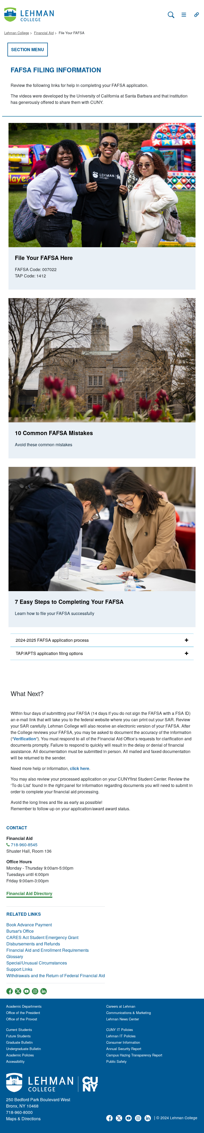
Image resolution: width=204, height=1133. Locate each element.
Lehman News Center (122, 1018)
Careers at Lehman (120, 1006)
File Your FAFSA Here (44, 258)
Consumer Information (123, 1042)
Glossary (14, 956)
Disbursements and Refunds (33, 944)
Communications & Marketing (128, 1012)
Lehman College (16, 32)
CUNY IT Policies (119, 1029)
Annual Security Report (123, 1048)
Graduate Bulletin (19, 1042)
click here (79, 768)
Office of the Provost (21, 1018)
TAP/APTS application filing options (49, 653)
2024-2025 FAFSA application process (52, 640)
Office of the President (23, 1012)
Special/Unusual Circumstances (36, 963)
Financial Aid (44, 32)
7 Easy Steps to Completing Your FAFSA (69, 601)
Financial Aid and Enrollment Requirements (47, 950)
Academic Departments (23, 1006)
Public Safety (116, 1061)
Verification (24, 739)
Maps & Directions (23, 1119)
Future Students (18, 1035)
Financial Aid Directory (29, 893)
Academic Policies (20, 1054)
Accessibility (15, 1061)
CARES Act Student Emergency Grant (42, 937)
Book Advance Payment (29, 925)
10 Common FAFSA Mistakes (54, 433)
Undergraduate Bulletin (23, 1048)
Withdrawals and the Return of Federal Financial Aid (55, 975)
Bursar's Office (20, 931)
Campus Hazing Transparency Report (134, 1054)
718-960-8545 (24, 845)
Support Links (19, 969)
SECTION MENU (27, 49)
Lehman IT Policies (120, 1035)
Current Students (19, 1029)
